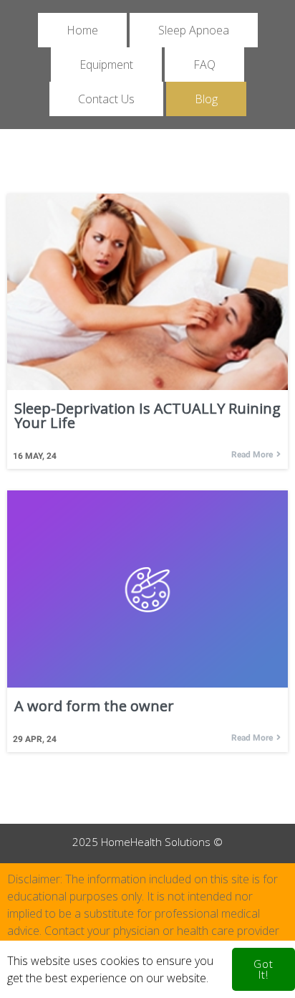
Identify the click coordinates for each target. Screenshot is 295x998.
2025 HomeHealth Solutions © (147, 842)
